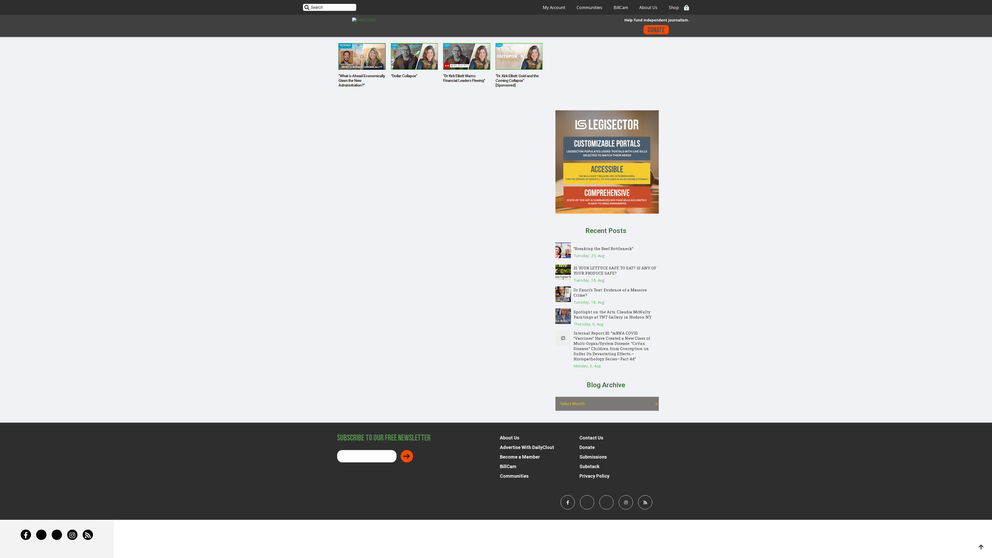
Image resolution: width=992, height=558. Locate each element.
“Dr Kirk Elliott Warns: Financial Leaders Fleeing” (464, 78)
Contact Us (591, 437)
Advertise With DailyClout (527, 447)
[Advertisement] (607, 74)
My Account (554, 7)
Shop (674, 7)
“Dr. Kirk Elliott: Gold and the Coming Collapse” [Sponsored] (517, 81)
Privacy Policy (594, 476)
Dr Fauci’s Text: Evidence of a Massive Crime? (610, 292)
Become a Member (520, 457)
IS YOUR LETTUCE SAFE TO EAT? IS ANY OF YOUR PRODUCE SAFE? (615, 270)
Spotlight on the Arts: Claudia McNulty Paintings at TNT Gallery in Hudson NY (613, 314)
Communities (589, 7)
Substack (589, 466)
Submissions (593, 457)
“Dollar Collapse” (404, 76)
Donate (656, 30)
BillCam (621, 7)
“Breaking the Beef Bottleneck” (603, 248)
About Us (648, 7)
